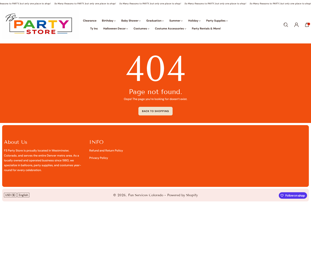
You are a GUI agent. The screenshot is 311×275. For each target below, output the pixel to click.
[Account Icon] (296, 25)
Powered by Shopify (182, 195)
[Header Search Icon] (286, 25)
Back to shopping (155, 111)
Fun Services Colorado (145, 195)
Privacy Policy (98, 158)
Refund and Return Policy (106, 150)
